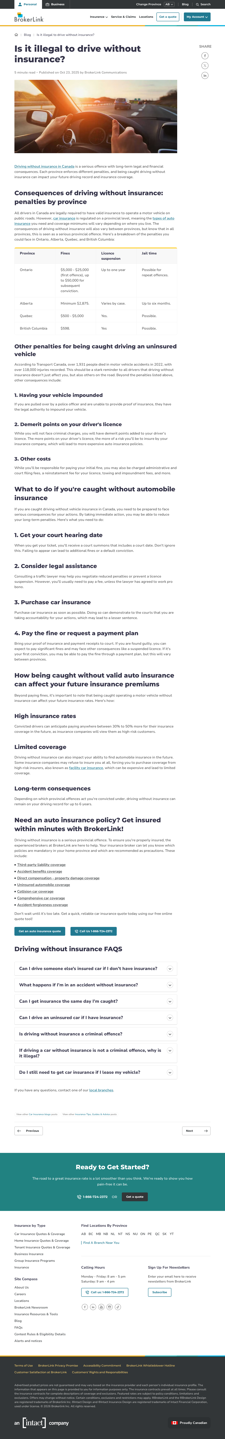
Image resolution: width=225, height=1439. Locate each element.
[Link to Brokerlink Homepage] (16, 34)
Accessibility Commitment (102, 1365)
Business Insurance (28, 1254)
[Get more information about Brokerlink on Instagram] (110, 1307)
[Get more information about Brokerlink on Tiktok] (118, 1307)
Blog (185, 4)
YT (172, 1234)
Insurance (21, 1267)
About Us (21, 1287)
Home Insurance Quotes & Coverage (41, 1241)
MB (98, 1234)
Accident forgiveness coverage (42, 904)
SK (164, 1234)
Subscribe (159, 1292)
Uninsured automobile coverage (43, 884)
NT (120, 1234)
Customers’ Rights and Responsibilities (100, 1372)
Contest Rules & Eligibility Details (40, 1334)
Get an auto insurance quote (40, 931)
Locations (146, 17)
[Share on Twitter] (204, 65)
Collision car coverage (35, 891)
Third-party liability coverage (41, 864)
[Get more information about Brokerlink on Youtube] (101, 1307)
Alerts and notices (28, 1341)
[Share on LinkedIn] (204, 75)
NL (113, 1234)
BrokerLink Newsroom (31, 1308)
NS (128, 1234)
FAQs (18, 1328)
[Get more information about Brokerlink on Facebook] (85, 1307)
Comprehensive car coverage (41, 898)
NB (105, 1234)
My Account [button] (195, 17)
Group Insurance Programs (34, 1261)
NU (135, 1234)
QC (157, 1234)
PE (150, 1234)
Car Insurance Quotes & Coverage (39, 1234)
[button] (169, 4)
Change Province (148, 4)
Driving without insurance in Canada (44, 166)
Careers (20, 1294)
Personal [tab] (30, 4)
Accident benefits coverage (39, 871)
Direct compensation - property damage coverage (58, 878)
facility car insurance (86, 767)
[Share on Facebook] (204, 55)
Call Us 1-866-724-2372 (96, 931)
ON (142, 1234)
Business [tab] (58, 4)
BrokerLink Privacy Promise (58, 1365)
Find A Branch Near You (101, 1243)
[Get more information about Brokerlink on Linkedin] (93, 1307)
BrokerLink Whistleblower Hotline (150, 1365)
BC (91, 1234)
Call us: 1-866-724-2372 (107, 1292)
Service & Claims (123, 17)
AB (83, 1234)
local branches (101, 1090)
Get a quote (167, 17)
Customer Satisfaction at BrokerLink (40, 1372)
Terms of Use (23, 1365)
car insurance (64, 218)
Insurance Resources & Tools (36, 1314)
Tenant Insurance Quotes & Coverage (42, 1247)
